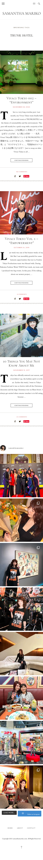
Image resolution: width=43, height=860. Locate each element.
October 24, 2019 (21, 247)
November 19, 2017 (21, 370)
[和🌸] (21, 787)
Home (10, 828)
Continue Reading (21, 160)
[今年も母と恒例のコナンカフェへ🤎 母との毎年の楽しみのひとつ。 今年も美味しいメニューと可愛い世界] (21, 698)
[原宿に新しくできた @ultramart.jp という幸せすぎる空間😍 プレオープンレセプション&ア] (21, 609)
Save (27, 176)
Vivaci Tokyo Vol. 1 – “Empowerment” (21, 241)
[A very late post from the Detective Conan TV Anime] (21, 742)
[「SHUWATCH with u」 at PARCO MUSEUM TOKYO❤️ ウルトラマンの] (21, 564)
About (20, 828)
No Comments (21, 172)
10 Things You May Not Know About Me (21, 363)
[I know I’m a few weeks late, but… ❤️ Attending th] (21, 475)
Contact (31, 828)
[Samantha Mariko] (21, 13)
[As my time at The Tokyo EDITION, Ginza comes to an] (21, 653)
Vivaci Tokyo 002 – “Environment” (21, 100)
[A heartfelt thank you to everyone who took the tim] (21, 520)
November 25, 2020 (21, 107)
